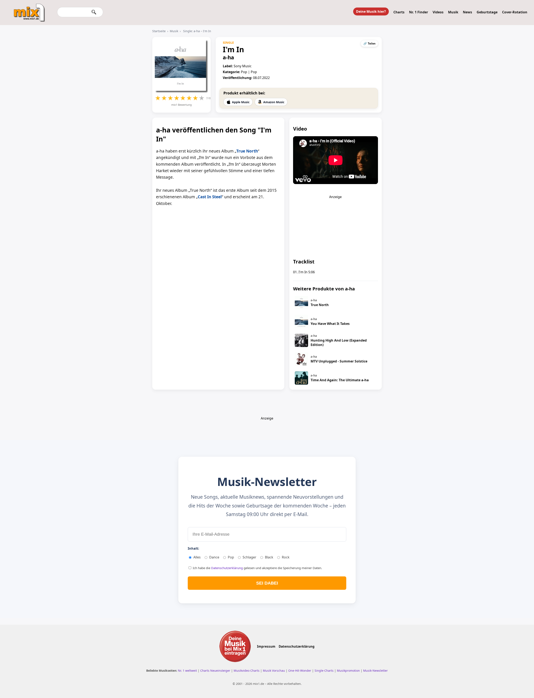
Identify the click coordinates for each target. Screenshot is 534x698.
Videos (438, 12)
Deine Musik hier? (371, 11)
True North (247, 151)
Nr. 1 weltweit (188, 671)
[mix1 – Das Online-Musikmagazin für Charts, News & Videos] (27, 10)
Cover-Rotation (514, 12)
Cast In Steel (210, 197)
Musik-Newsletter (375, 671)
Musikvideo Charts (247, 671)
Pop (231, 557)
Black (269, 557)
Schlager (249, 557)
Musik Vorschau (274, 671)
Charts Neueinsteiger (215, 671)
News (467, 12)
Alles (197, 557)
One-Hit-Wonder (300, 671)
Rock (286, 557)
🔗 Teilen (369, 43)
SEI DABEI (267, 583)
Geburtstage (487, 12)
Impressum (266, 646)
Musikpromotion (349, 671)
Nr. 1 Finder (418, 12)
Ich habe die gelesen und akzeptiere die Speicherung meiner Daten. (257, 568)
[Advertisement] (335, 225)
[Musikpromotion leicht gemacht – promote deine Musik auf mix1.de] (235, 646)
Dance (214, 557)
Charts (398, 12)
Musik (453, 12)
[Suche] (94, 12)
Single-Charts (324, 671)
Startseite (159, 31)
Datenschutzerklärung (227, 568)
